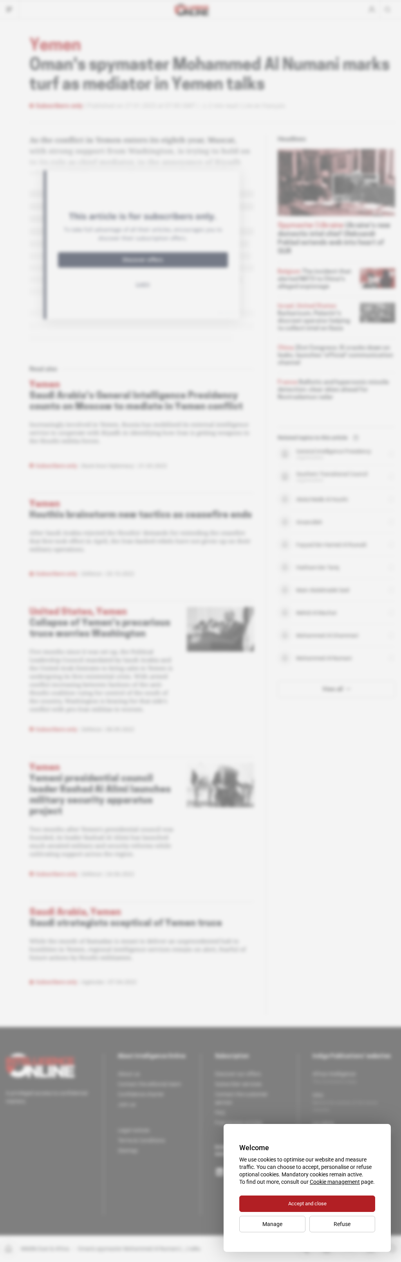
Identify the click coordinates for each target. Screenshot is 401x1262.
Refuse (342, 1224)
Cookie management (335, 1182)
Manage (272, 1224)
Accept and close (307, 1203)
